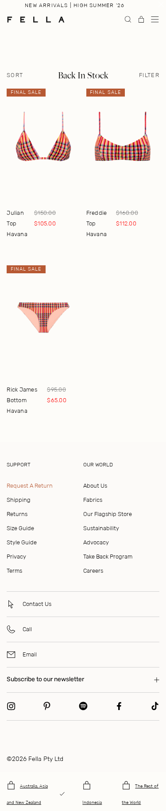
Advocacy (96, 542)
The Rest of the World (140, 794)
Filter (149, 75)
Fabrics (92, 500)
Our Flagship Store (107, 514)
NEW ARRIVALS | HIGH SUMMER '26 (74, 5)
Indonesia (92, 802)
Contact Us (37, 604)
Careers (93, 570)
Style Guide (22, 542)
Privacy (16, 556)
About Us (95, 485)
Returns (17, 514)
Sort (15, 75)
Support (19, 465)
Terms (14, 570)
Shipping (19, 500)
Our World (98, 465)
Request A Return (30, 485)
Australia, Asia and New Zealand (27, 794)
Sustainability (101, 528)
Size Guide (20, 528)
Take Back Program (107, 556)
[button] (155, 19)
